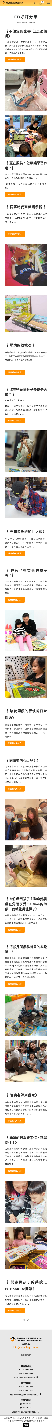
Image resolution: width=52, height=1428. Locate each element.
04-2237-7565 (28, 1387)
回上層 (26, 1320)
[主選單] (48, 3)
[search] (34, 3)
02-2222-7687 (28, 1369)
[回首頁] (12, 2)
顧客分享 (32, 22)
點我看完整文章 (15, 59)
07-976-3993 (28, 1404)
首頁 (18, 22)
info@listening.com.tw (26, 1347)
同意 (26, 1425)
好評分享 (24, 22)
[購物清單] (40, 3)
